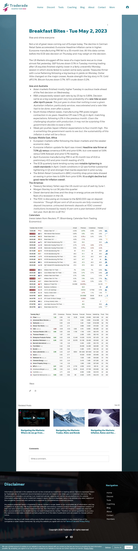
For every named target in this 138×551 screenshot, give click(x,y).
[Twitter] (66, 537)
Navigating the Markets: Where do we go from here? (33, 431)
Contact (110, 515)
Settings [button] (108, 547)
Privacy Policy (84, 521)
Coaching (111, 504)
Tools (109, 500)
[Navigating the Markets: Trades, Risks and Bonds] (69, 418)
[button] (60, 7)
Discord (110, 496)
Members (111, 519)
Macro (32, 383)
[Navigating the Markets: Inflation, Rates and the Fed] (104, 418)
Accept (128, 547)
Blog (108, 508)
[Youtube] (71, 537)
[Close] (135, 547)
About (109, 511)
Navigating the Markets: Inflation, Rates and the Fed (103, 431)
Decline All (117, 547)
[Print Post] (35, 391)
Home (109, 493)
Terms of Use (71, 521)
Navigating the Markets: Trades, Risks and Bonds (68, 431)
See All (117, 405)
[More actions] (107, 24)
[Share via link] (30, 391)
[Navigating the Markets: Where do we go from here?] (34, 418)
